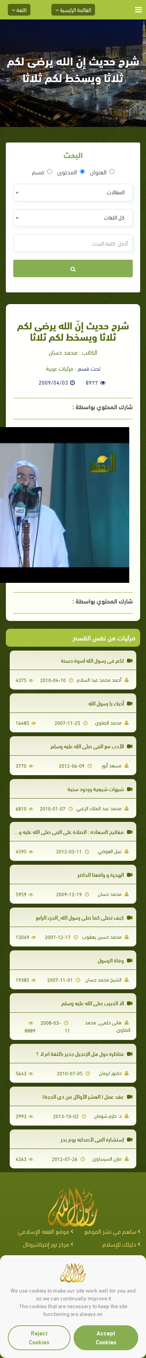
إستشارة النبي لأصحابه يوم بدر (93, 1139)
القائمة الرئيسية (75, 9)
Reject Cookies (39, 1337)
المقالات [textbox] (116, 192)
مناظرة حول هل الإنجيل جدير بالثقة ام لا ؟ (80, 1053)
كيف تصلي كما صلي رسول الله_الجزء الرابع (80, 917)
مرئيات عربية (59, 368)
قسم (38, 171)
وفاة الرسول (111, 960)
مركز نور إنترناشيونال (46, 1243)
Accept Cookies (106, 1337)
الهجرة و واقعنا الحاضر (101, 874)
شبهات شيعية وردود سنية (96, 789)
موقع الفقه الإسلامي (43, 1230)
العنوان (98, 171)
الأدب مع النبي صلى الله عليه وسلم (88, 746)
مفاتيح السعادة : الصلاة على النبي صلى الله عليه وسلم (67, 831)
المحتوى (67, 171)
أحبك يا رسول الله (106, 703)
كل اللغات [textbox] (114, 217)
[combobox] (73, 192)
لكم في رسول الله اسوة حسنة (93, 660)
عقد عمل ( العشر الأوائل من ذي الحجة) (83, 1096)
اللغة (20, 9)
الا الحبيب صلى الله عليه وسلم (93, 1003)
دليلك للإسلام (119, 1243)
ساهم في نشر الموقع (110, 1230)
